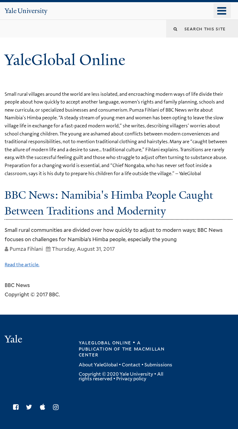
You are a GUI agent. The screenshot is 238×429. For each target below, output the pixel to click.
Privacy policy (131, 379)
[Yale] (14, 339)
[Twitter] (30, 407)
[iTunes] (44, 407)
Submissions (158, 365)
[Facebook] (17, 407)
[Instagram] (57, 407)
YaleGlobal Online (64, 60)
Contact (131, 365)
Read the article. (22, 265)
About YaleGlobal (98, 365)
